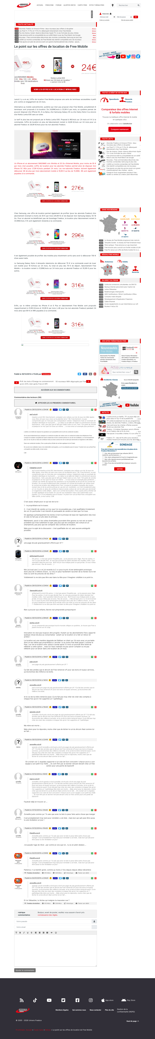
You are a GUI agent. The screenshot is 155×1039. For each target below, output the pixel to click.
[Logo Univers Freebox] (24, 5)
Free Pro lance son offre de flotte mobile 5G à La (121, 250)
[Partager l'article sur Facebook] (85, 374)
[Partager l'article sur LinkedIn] (90, 374)
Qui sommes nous (79, 1010)
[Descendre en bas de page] (64, 410)
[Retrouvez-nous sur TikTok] (35, 1000)
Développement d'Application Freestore (118, 299)
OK (136, 17)
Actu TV (105, 412)
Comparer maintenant (120, 129)
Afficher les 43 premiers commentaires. (57, 403)
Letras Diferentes (110, 289)
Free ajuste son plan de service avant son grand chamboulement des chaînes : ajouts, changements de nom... (123, 170)
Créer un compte (104, 20)
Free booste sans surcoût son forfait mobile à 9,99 (122, 247)
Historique (69, 873)
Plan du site (109, 1010)
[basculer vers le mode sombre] (112, 5)
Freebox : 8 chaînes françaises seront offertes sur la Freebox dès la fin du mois (122, 430)
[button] (16, 932)
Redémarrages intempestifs (114, 292)
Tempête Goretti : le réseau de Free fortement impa (122, 242)
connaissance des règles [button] (47, 915)
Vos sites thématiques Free (114, 341)
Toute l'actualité (25, 24)
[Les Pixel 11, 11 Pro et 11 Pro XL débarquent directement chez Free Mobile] (102, 148)
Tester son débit (83, 873)
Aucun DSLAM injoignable (131, 379)
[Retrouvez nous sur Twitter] (63, 1000)
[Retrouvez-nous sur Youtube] (49, 1000)
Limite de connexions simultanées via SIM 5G (120, 284)
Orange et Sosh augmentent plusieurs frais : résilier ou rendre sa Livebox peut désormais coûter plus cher (123, 174)
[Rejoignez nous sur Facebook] (78, 1000)
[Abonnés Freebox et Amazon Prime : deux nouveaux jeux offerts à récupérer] (102, 144)
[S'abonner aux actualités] (95, 374)
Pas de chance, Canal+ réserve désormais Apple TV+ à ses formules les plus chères (49, 33)
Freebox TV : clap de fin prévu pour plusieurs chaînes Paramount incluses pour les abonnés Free (122, 439)
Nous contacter (95, 1010)
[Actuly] (105, 370)
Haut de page (132, 1021)
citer (55, 410)
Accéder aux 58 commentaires (55, 390)
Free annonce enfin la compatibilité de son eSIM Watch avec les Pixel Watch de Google (49, 35)
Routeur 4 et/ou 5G (111, 306)
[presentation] (16, 932)
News (94, 35)
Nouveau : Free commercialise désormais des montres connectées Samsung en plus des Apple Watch (123, 162)
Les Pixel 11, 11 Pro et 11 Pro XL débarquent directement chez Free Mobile (45, 31)
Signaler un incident (130, 388)
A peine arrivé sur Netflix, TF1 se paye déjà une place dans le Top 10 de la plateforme (122, 418)
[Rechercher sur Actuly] (136, 372)
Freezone (105, 14)
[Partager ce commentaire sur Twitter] (60, 410)
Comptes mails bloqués (112, 296)
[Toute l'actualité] (91, 24)
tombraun (46, 374)
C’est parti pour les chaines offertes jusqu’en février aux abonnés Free (122, 426)
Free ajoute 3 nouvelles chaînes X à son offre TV (123, 433)
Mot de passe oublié (127, 20)
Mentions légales (62, 1010)
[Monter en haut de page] (67, 410)
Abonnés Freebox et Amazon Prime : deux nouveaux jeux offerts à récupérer (46, 29)
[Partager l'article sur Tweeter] (79, 374)
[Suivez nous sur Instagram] (91, 1000)
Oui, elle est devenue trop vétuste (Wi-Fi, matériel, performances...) (117, 454)
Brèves (94, 28)
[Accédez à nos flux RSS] (22, 1000)
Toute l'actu (38, 1030)
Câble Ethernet (109, 301)
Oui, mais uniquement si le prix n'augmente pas (121, 457)
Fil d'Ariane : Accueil (24, 1030)
